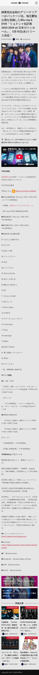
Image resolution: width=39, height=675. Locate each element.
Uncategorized (26, 39)
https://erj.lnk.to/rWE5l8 (26, 191)
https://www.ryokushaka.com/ (14, 536)
